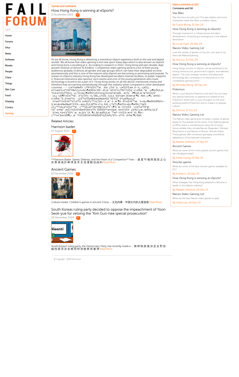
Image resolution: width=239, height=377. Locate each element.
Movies (8, 65)
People (8, 71)
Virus (7, 47)
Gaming (9, 113)
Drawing (9, 101)
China (8, 77)
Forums (9, 41)
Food (8, 95)
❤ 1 (77, 15)
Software (9, 59)
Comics (9, 107)
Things (8, 83)
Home (8, 35)
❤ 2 (78, 174)
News (8, 53)
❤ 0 (74, 131)
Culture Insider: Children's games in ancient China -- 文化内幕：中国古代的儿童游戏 (106, 202)
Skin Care (10, 89)
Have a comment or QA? (186, 4)
